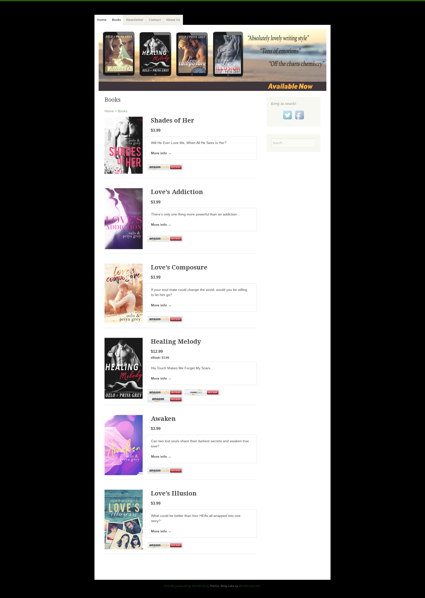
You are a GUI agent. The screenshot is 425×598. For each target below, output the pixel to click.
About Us (173, 19)
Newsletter (135, 19)
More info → (161, 153)
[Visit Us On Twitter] (287, 120)
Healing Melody (176, 341)
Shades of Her (172, 120)
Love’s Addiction (177, 192)
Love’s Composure (179, 267)
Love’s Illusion (174, 493)
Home (101, 19)
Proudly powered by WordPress (185, 586)
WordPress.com (249, 586)
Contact (155, 19)
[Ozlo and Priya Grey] (212, 60)
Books (116, 19)
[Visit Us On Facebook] (299, 120)
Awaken (163, 418)
